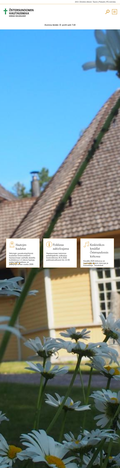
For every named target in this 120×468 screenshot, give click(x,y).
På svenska (111, 2)
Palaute (102, 2)
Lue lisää (13, 263)
